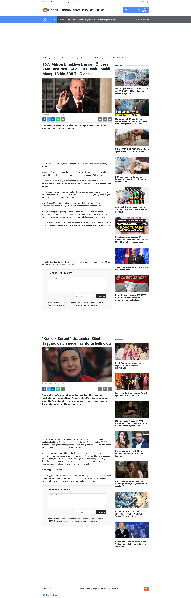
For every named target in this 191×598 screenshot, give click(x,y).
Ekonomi (101, 10)
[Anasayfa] (43, 2)
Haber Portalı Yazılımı (52, 595)
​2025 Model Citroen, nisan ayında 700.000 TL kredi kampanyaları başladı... (93, 20)
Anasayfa (48, 58)
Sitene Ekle (75, 2)
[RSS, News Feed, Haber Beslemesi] (146, 589)
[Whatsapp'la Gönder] (58, 119)
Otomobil (66, 10)
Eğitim (92, 10)
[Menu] (126, 10)
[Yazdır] (63, 119)
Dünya (85, 10)
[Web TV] (143, 2)
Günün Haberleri (59, 2)
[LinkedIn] (53, 119)
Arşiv (68, 2)
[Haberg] (50, 10)
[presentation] (49, 20)
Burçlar (76, 10)
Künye (88, 589)
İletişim (95, 589)
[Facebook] (44, 119)
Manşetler (50, 2)
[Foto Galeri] (147, 2)
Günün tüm (142, 20)
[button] (100, 119)
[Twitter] (49, 119)
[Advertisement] (95, 40)
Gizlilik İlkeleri (104, 589)
